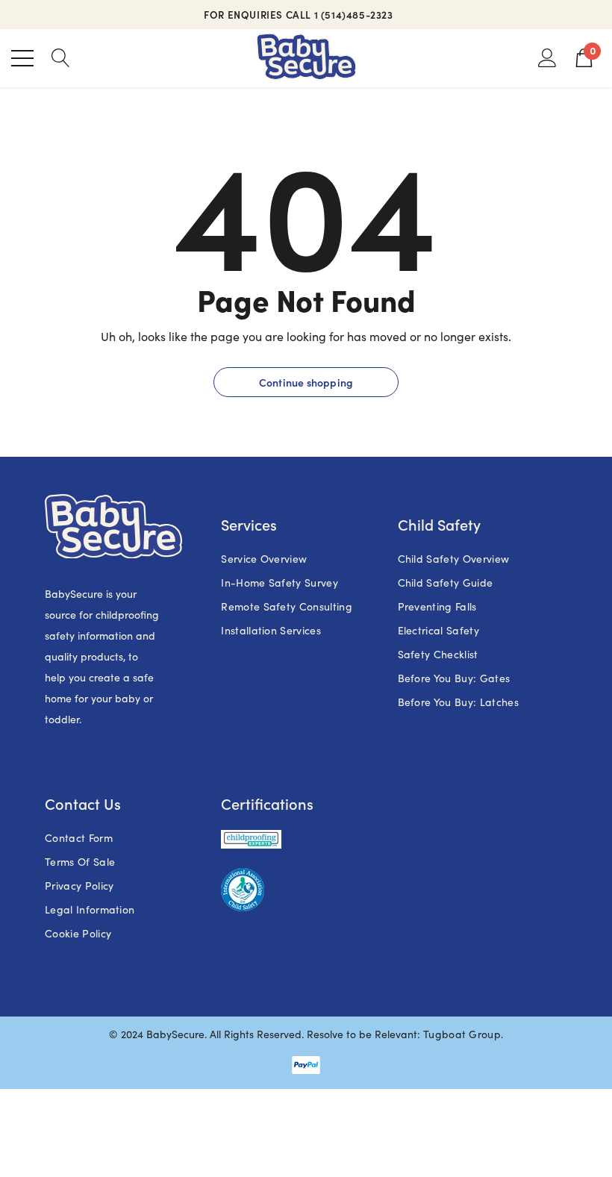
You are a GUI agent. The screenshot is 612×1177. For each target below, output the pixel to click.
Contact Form (79, 838)
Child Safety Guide (445, 582)
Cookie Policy (78, 933)
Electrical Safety (438, 630)
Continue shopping (306, 382)
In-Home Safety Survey (279, 582)
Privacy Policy (79, 885)
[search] (60, 57)
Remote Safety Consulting (286, 606)
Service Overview (264, 559)
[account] (547, 57)
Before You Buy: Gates (454, 678)
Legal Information (89, 909)
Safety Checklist (438, 654)
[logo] (306, 58)
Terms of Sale (80, 862)
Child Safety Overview (454, 559)
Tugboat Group (462, 1034)
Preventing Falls (437, 606)
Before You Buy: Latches (458, 702)
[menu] (22, 58)
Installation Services (271, 630)
